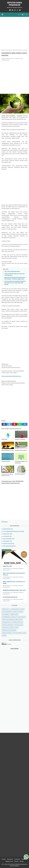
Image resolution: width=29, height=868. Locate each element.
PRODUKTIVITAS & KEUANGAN (9, 630)
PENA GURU (5, 627)
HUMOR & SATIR (14, 614)
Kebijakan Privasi (9, 861)
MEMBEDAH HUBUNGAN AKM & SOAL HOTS (14, 590)
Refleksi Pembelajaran (7, 633)
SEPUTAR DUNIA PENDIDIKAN (14, 4)
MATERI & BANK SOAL (18, 622)
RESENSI (4, 635)
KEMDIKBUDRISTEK (8, 529)
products (11, 627)
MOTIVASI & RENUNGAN (7, 625)
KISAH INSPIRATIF (21, 617)
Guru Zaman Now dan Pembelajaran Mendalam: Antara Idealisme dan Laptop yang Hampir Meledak (15, 283)
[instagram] (15, 10)
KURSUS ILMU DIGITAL (8, 543)
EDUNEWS (20, 611)
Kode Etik (16, 861)
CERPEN (22, 609)
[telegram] (20, 10)
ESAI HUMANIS (5, 614)
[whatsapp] (17, 10)
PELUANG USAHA (19, 625)
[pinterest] (14, 424)
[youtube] (12, 10)
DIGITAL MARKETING (7, 611)
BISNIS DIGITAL (5, 609)
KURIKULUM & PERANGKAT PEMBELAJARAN (12, 619)
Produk (16, 627)
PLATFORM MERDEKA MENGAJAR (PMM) (13, 531)
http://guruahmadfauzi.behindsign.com (11, 376)
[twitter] (9, 424)
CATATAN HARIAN (15, 609)
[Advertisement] (14, 33)
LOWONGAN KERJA (6, 622)
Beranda (4, 859)
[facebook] (10, 10)
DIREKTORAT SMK (7, 534)
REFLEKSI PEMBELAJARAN (20, 633)
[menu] (3, 14)
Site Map (22, 861)
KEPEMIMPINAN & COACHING (9, 617)
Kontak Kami (17, 859)
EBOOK (15, 611)
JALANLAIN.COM (7, 536)
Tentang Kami (10, 859)
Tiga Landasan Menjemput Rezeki (12, 271)
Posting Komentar (6, 60)
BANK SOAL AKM (7, 566)
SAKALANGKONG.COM (8, 538)
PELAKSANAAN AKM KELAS (10, 597)
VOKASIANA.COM (7, 541)
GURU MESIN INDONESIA (9, 546)
